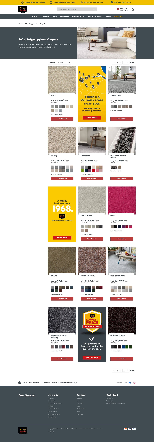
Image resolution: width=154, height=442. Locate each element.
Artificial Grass (78, 16)
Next (132, 62)
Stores (108, 16)
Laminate (45, 16)
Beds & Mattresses (95, 16)
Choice (54, 276)
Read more (51, 47)
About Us (118, 16)
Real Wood (64, 16)
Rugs (78, 406)
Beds (78, 411)
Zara (53, 95)
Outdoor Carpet (117, 335)
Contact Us (109, 398)
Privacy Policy (52, 417)
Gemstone (85, 156)
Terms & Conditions (54, 414)
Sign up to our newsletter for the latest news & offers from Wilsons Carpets (50, 382)
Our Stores (26, 395)
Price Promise (52, 401)
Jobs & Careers (52, 411)
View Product (62, 118)
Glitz (112, 215)
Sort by (52, 62)
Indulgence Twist (117, 276)
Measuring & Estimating (55, 403)
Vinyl (55, 16)
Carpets (35, 16)
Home (20, 24)
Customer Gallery (53, 409)
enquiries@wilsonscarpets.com (115, 403)
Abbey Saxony (87, 215)
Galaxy (54, 156)
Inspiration (51, 406)
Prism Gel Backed (89, 276)
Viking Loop (115, 95)
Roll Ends (80, 414)
